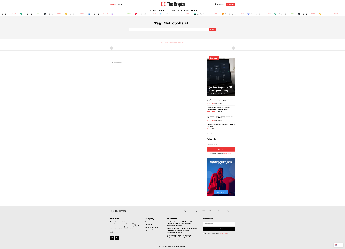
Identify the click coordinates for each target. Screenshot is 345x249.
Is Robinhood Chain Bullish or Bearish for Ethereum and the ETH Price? (220, 117)
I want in (220, 149)
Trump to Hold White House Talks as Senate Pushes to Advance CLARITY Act (220, 100)
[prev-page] (111, 48)
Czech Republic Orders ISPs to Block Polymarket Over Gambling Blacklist (218, 108)
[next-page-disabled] (233, 48)
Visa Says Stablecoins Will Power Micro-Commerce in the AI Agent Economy (221, 89)
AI (207, 128)
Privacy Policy (227, 153)
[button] (121, 4)
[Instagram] (112, 238)
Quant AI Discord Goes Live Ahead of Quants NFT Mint (221, 125)
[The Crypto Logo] (173, 4)
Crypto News (211, 103)
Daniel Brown (212, 93)
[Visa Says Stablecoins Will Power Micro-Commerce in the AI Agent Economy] (221, 77)
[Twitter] (117, 238)
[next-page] (211, 133)
